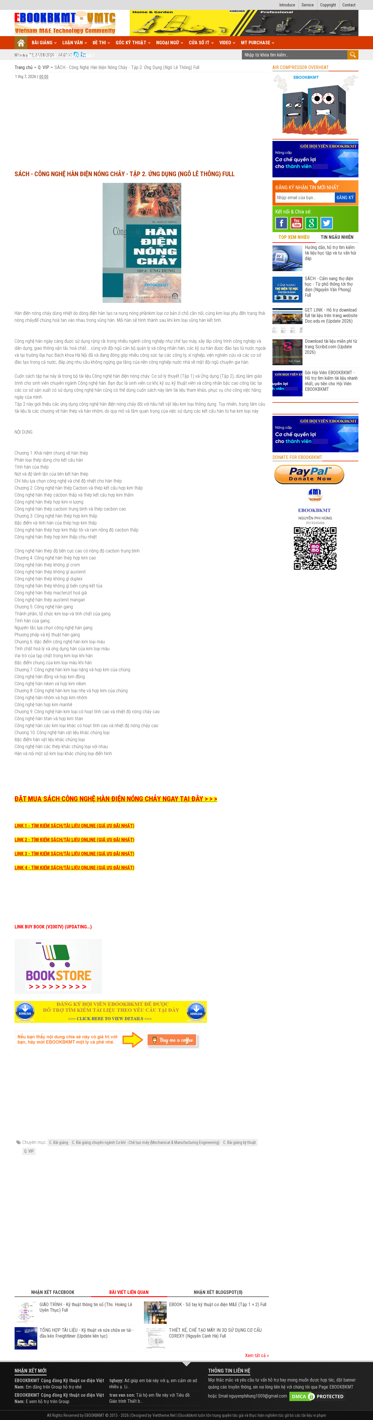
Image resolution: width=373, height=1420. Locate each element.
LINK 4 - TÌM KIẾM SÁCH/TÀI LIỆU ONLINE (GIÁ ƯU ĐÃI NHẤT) (74, 867)
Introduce (287, 5)
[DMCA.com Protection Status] (317, 1396)
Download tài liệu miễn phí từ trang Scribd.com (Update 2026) (331, 346)
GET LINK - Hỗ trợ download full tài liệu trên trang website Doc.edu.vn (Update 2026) (331, 315)
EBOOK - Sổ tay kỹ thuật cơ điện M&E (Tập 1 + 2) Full (217, 1304)
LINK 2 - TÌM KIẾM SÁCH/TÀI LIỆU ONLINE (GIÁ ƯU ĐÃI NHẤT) (74, 840)
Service (308, 5)
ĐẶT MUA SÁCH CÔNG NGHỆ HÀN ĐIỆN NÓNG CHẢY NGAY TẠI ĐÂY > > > (116, 799)
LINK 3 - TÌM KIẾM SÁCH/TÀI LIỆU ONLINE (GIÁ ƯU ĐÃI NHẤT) (74, 853)
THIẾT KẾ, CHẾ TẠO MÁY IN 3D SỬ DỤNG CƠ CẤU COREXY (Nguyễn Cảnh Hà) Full (215, 1333)
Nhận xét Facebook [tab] (52, 1292)
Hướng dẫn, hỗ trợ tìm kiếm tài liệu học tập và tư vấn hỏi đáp (330, 253)
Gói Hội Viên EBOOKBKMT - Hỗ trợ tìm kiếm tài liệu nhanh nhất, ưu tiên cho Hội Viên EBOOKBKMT (331, 381)
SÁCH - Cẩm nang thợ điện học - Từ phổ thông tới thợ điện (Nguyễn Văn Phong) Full (329, 287)
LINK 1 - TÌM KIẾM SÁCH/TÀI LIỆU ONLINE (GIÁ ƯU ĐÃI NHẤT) (74, 826)
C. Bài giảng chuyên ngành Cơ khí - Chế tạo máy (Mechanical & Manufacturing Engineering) (145, 1142)
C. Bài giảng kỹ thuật (239, 1142)
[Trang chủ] (21, 42)
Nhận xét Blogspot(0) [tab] (218, 1292)
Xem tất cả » (257, 1355)
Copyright (328, 5)
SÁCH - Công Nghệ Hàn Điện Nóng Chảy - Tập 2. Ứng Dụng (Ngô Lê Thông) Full (125, 174)
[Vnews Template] (65, 23)
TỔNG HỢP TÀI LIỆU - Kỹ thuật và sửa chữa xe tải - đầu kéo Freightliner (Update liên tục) (87, 1333)
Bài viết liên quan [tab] (129, 1292)
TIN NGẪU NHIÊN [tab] (337, 237)
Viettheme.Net (164, 1415)
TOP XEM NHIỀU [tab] (293, 237)
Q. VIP (43, 67)
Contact (349, 5)
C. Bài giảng (58, 1142)
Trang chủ (24, 67)
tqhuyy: (116, 1380)
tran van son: (122, 1395)
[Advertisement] (142, 122)
